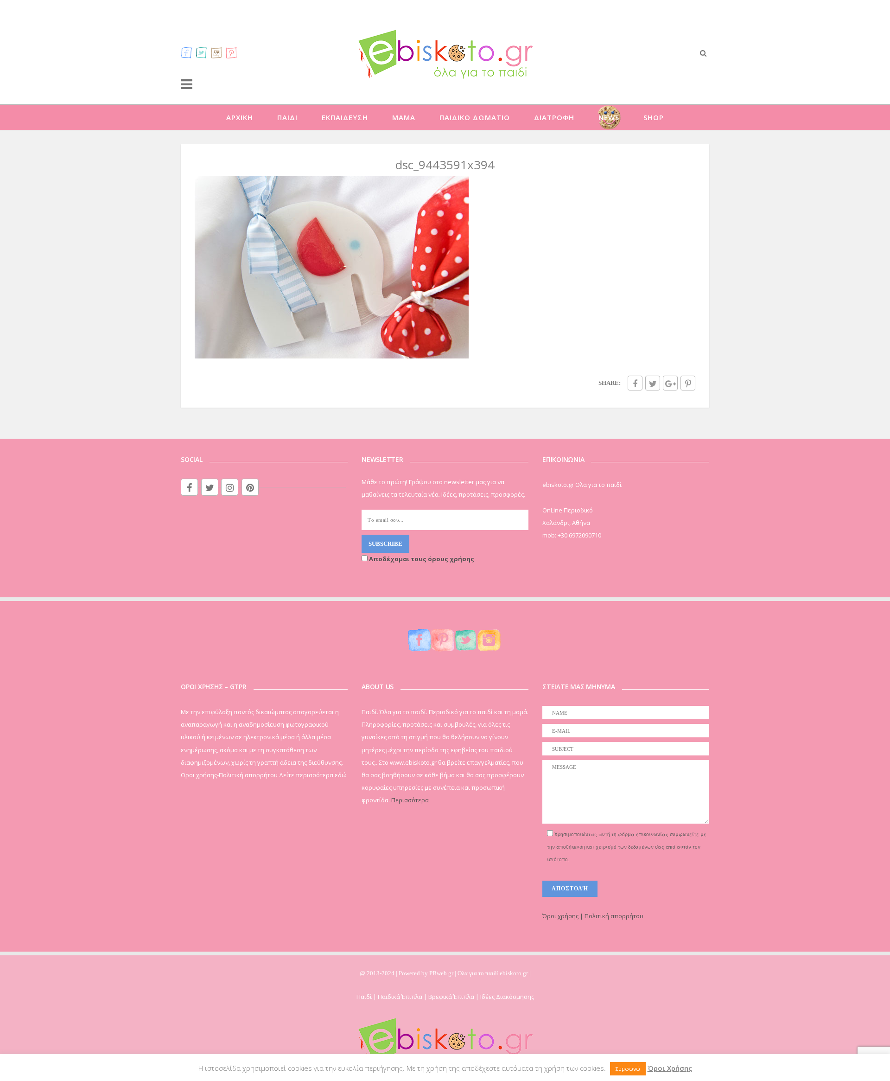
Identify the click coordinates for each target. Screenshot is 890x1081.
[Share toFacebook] (635, 383)
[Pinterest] (231, 52)
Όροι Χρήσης (670, 1068)
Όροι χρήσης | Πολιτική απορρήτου (592, 916)
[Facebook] (187, 52)
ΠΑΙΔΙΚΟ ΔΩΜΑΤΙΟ (474, 117)
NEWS (608, 117)
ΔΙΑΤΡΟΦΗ (554, 117)
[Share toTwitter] (652, 383)
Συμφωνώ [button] (628, 1068)
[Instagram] (216, 52)
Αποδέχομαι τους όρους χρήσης (421, 559)
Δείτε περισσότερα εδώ (313, 775)
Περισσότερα (410, 800)
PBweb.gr (442, 973)
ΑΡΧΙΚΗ (239, 117)
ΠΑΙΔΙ (287, 117)
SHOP (653, 117)
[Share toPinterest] (687, 383)
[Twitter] (202, 52)
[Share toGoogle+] (670, 383)
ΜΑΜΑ (403, 117)
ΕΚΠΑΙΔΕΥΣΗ (345, 117)
